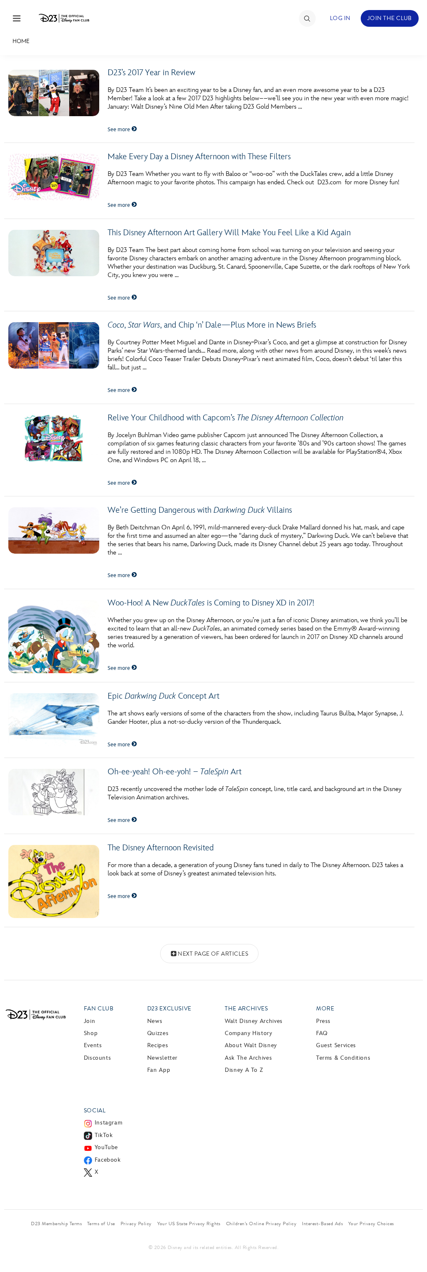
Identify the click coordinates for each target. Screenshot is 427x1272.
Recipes (157, 1045)
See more (119, 129)
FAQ (322, 1033)
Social (95, 1110)
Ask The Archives (248, 1057)
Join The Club (389, 18)
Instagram (109, 1122)
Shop (91, 1033)
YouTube (106, 1147)
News (155, 1021)
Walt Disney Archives (254, 1021)
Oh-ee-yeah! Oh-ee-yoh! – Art (174, 772)
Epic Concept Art (163, 696)
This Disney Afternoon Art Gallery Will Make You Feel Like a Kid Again (229, 233)
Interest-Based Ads (322, 1223)
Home (21, 41)
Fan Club (99, 1008)
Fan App (158, 1070)
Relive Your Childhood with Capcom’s (226, 418)
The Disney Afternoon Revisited (161, 848)
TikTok (104, 1135)
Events (93, 1045)
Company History (248, 1033)
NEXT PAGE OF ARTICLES (213, 953)
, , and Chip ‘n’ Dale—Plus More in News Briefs (212, 325)
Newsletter (162, 1057)
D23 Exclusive (169, 1008)
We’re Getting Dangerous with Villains (200, 510)
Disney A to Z (244, 1070)
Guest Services (336, 1045)
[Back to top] (411, 1248)
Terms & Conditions (343, 1057)
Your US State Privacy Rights (189, 1223)
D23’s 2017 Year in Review (151, 73)
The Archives (246, 1008)
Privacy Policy (136, 1223)
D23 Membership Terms (56, 1223)
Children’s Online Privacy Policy (261, 1223)
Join (89, 1021)
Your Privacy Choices (371, 1223)
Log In (340, 18)
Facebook (108, 1159)
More (325, 1008)
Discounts (97, 1057)
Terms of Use (101, 1223)
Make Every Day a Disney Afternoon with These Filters (199, 157)
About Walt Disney (251, 1045)
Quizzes (157, 1033)
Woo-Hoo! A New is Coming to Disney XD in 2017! (211, 603)
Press (323, 1021)
